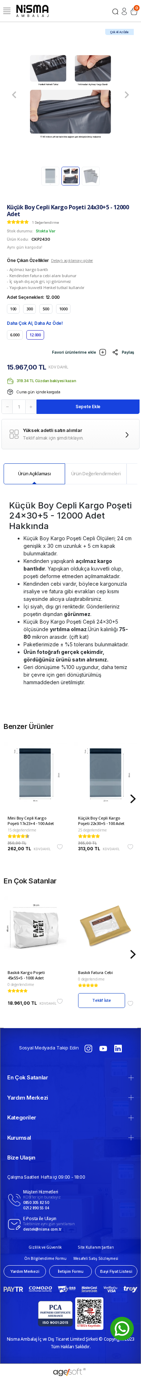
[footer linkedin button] (118, 1048)
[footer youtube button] (103, 1048)
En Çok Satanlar (27, 1077)
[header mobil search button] (115, 11)
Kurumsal (19, 1137)
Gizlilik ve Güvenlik (45, 1247)
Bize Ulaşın (21, 1157)
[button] (14, 95)
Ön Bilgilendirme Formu (45, 1258)
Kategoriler (21, 1117)
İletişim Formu (71, 1271)
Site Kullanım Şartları (96, 1247)
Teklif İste (101, 1000)
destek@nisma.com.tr (42, 1229)
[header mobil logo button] (32, 10)
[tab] (34, 473)
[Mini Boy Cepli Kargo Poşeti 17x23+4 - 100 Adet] (35, 778)
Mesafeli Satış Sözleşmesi (96, 1258)
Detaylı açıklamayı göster (72, 260)
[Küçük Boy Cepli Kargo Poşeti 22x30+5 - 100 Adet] (105, 778)
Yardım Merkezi (27, 1097)
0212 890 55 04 (36, 1207)
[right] (133, 799)
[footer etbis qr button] (89, 1313)
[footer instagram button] (88, 1048)
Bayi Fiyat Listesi (116, 1271)
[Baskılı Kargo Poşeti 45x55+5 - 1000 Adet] (35, 933)
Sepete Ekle (88, 406)
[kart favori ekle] (60, 847)
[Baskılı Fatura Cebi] (105, 933)
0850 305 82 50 (36, 1202)
